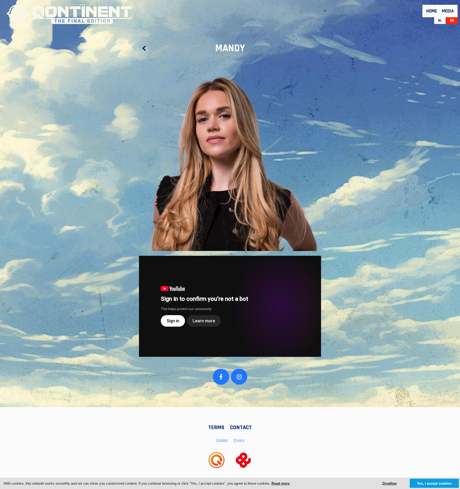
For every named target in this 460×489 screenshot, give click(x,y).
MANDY (230, 48)
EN (452, 20)
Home (431, 11)
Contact (241, 427)
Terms (216, 427)
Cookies (222, 440)
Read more (280, 483)
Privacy (238, 440)
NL (440, 20)
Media (448, 11)
